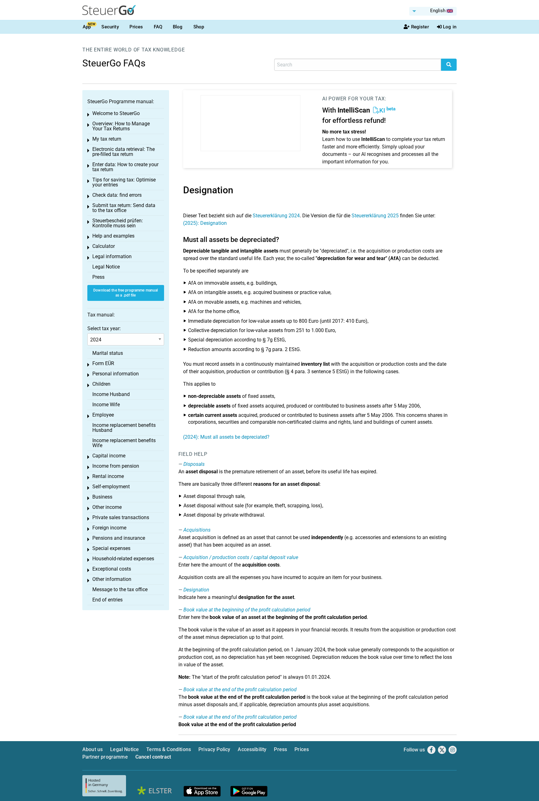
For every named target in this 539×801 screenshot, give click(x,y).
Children (101, 384)
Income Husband (111, 394)
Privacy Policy (214, 749)
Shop (198, 27)
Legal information (112, 256)
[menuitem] (433, 11)
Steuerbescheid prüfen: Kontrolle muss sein (117, 223)
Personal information (115, 374)
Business (102, 497)
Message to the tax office (120, 589)
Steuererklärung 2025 (375, 216)
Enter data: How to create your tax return (125, 167)
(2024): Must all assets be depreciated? (226, 437)
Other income (107, 507)
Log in (449, 27)
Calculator (103, 246)
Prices (136, 27)
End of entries (107, 600)
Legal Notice (106, 267)
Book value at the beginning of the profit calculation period (246, 610)
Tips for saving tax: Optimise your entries (124, 182)
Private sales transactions (120, 517)
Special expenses (111, 548)
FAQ (158, 27)
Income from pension (115, 466)
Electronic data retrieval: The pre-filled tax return (123, 151)
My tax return (106, 139)
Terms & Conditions (168, 749)
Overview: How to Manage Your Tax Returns (121, 126)
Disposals (194, 464)
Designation (196, 590)
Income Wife (106, 405)
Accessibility (252, 749)
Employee (103, 415)
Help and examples (113, 236)
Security (110, 27)
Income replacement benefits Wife (124, 442)
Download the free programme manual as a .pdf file (125, 293)
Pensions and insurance (118, 538)
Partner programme (105, 757)
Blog (178, 27)
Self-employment (111, 487)
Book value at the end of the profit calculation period (240, 689)
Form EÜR (103, 363)
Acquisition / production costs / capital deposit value (240, 557)
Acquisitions (197, 530)
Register (420, 27)
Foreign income (109, 528)
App (87, 27)
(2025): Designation (205, 223)
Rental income (108, 476)
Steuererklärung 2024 (276, 216)
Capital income (108, 456)
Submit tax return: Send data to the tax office (123, 207)
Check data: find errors (117, 195)
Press (98, 277)
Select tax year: (104, 328)
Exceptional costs (111, 569)
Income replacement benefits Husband (124, 427)
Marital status (107, 353)
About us (92, 749)
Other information (111, 579)
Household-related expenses (123, 559)
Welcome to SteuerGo (116, 113)
